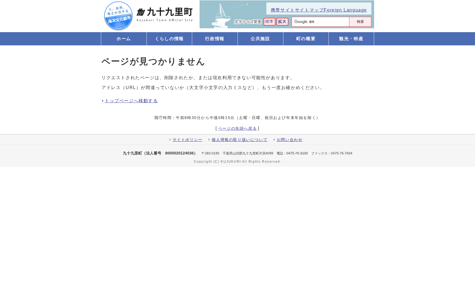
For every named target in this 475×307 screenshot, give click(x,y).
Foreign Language (345, 10)
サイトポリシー (188, 140)
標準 (269, 22)
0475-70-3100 (297, 153)
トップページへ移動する (131, 100)
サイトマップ (309, 10)
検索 (360, 22)
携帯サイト (283, 10)
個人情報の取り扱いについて (239, 140)
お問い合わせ (290, 140)
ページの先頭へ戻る (237, 129)
